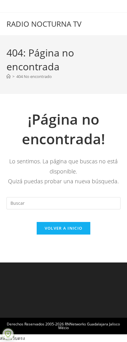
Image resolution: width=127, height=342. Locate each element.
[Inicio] (8, 76)
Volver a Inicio (64, 228)
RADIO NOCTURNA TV (43, 24)
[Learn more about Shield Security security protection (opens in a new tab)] (8, 334)
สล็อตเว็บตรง (12, 338)
